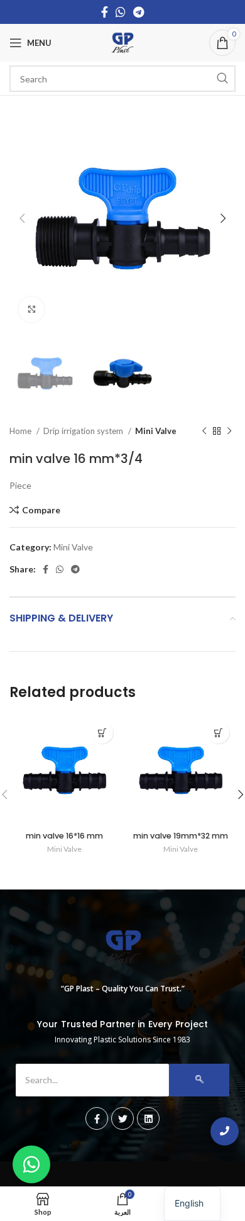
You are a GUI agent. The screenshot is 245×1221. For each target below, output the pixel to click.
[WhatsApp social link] (120, 12)
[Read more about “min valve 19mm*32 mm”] (218, 733)
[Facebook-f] (96, 1118)
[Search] (199, 1080)
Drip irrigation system (84, 431)
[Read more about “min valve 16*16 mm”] (102, 733)
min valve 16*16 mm (64, 835)
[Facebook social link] (104, 12)
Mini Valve (156, 431)
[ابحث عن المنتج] (222, 78)
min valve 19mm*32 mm (180, 835)
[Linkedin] (148, 1118)
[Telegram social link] (138, 12)
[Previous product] (204, 431)
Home (21, 431)
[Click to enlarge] (31, 309)
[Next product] (229, 431)
